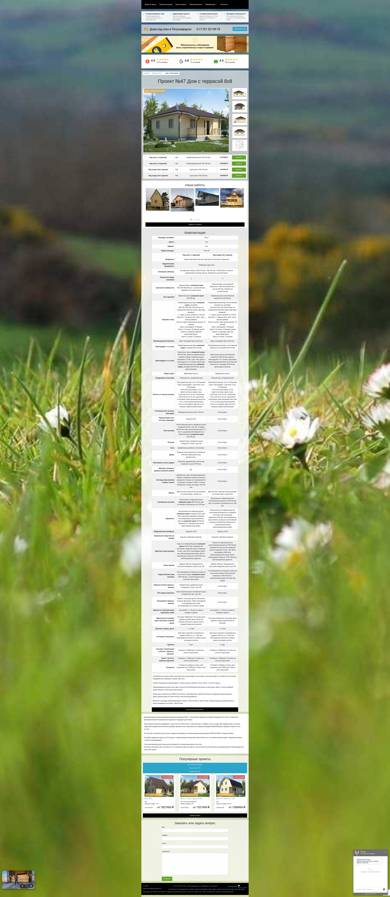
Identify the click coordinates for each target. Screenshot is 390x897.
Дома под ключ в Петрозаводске (170, 29)
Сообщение (165, 851)
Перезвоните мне (240, 29)
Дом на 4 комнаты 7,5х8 (225, 799)
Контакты (224, 4)
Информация (210, 4)
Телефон (164, 835)
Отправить (167, 879)
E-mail (164, 843)
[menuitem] (150, 4)
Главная (146, 73)
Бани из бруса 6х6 (195, 768)
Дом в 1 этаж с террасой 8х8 (191, 799)
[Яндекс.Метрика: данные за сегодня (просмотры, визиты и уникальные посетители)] (242, 886)
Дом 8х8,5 (148, 799)
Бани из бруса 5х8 (195, 771)
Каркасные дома (165, 4)
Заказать (239, 157)
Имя (163, 827)
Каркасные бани (196, 4)
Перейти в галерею (194, 224)
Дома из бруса (150, 4)
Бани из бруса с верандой (195, 764)
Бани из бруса (181, 4)
